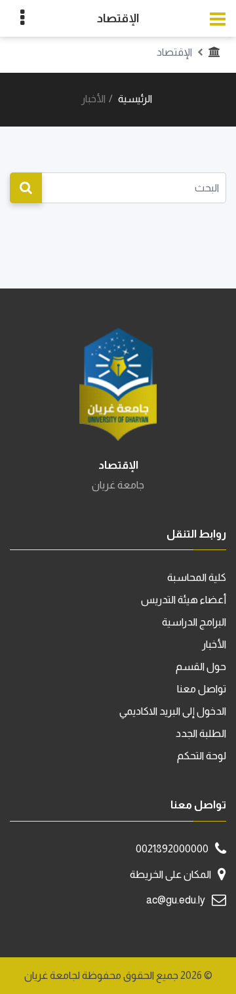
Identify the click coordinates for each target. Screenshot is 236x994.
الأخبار (214, 644)
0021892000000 (172, 848)
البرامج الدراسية (194, 621)
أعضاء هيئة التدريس (183, 599)
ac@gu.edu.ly (175, 899)
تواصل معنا (201, 688)
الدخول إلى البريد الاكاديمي (172, 711)
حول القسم (201, 666)
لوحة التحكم (201, 755)
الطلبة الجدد (201, 733)
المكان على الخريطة (170, 874)
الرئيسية (135, 98)
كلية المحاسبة (196, 577)
